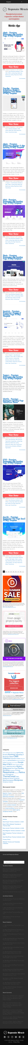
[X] (8, 1037)
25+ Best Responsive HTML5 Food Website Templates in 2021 (13, 970)
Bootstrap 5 (15, 128)
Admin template (13, 752)
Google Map (7, 295)
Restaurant (16, 772)
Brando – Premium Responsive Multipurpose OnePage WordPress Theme (13, 1013)
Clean (22, 71)
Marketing (7, 360)
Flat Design (9, 762)
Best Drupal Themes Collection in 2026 (13, 822)
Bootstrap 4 (18, 71)
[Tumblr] (23, 1037)
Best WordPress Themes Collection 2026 (14, 837)
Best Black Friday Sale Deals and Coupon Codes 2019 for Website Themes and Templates (13, 887)
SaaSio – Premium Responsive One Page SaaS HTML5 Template (14, 519)
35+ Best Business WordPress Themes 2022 (13, 960)
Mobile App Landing (9, 74)
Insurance (11, 358)
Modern (10, 361)
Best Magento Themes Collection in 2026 (14, 830)
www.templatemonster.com (17, 699)
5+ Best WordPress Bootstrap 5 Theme (12, 934)
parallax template (11, 805)
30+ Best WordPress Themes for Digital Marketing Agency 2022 (12, 952)
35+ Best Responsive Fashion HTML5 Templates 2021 (12, 983)
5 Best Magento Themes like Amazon (12, 916)
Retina (20, 74)
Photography (12, 770)
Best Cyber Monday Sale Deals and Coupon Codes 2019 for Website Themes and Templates (13, 882)
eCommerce (12, 760)
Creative (18, 758)
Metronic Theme (7, 793)
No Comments (22, 78)
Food (13, 762)
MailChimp (9, 766)
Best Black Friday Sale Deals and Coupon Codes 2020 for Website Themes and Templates (13, 876)
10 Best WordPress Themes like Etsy (11, 912)
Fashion (5, 762)
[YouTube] (15, 1037)
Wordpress (14, 446)
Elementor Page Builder (20, 760)
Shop (4, 774)
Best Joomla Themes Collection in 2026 (13, 828)
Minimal (14, 766)
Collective (6, 758)
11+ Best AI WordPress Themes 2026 (12, 925)
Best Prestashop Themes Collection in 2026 (13, 833)
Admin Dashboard (6, 752)
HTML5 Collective (16, 764)
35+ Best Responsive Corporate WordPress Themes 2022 (13, 956)
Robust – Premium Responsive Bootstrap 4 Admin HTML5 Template (13, 998)
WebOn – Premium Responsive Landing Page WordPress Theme (13, 401)
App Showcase (12, 71)
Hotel (22, 356)
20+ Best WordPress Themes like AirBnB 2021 (14, 899)
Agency (10, 557)
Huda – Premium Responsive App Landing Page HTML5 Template (13, 257)
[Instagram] (12, 1037)
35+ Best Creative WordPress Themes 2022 (13, 965)
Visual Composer (15, 778)
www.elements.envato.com (13, 634)
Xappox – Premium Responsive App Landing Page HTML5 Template (13, 377)
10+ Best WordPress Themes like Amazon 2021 (13, 904)
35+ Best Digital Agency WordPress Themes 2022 (13, 948)
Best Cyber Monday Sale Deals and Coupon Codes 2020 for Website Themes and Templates (13, 870)
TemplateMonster (9, 774)
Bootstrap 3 (12, 754)
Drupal (6, 760)
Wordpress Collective (8, 782)
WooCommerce (8, 446)
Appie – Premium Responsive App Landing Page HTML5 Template (13, 34)
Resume (20, 361)
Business (6, 757)
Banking (10, 128)
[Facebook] (4, 1037)
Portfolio (17, 770)
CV (16, 356)
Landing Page (14, 73)
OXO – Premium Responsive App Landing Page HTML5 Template (13, 461)
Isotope (21, 764)
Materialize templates (8, 796)
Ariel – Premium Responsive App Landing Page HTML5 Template (13, 201)
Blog (22, 752)
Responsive (16, 74)
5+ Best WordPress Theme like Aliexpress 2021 (13, 908)
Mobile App (19, 73)
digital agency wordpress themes (11, 810)
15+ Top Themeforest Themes (10, 892)
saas (9, 363)
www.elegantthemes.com (8, 666)
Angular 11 (8, 182)
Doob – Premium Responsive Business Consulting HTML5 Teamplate (13, 1022)
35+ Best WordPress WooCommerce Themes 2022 (13, 943)
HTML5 (9, 73)
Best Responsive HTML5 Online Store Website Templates (14, 974)
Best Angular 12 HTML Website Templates (13, 978)
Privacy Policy (6, 839)
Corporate (13, 758)
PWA (15, 130)
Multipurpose (7, 768)
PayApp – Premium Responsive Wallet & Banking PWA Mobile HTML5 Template (12, 91)
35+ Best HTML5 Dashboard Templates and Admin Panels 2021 (13, 930)
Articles (5, 819)
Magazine (4, 766)
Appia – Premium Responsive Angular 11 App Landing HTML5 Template (14, 146)
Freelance (16, 762)
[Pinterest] (19, 1037)
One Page (13, 241)
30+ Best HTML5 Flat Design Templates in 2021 (13, 987)
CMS (6, 73)
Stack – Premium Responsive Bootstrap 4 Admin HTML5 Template (13, 1005)
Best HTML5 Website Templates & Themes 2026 (12, 825)
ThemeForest (8, 76)
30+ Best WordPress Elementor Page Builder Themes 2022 (13, 939)
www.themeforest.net (7, 715)
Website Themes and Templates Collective (11, 842)
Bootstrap (5, 754)
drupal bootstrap (9, 808)
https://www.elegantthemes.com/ (9, 607)
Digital (18, 356)
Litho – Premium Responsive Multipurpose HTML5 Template (13, 1017)
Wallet (15, 132)
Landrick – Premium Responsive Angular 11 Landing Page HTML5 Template (12, 313)
